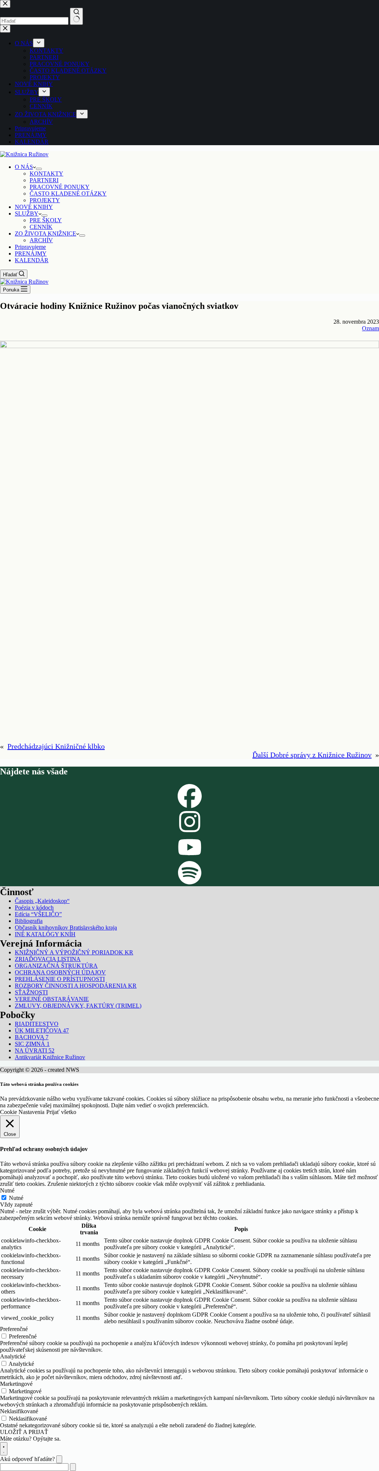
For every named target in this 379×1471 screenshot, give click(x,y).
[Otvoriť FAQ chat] (3, 1448)
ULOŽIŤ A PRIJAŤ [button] (24, 1432)
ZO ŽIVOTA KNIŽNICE (45, 233)
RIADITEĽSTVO (36, 1024)
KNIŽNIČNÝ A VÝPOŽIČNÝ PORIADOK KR (74, 952)
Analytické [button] (13, 1356)
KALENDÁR (31, 260)
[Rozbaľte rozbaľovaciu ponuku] (39, 169)
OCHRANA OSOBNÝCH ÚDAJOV (60, 972)
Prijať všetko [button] (61, 1112)
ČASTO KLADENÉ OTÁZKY (68, 193)
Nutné (16, 1198)
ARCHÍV (41, 240)
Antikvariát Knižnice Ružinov (50, 1057)
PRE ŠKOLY (46, 220)
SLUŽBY (26, 213)
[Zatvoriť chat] (59, 1459)
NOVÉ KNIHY (34, 207)
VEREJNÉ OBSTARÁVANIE (52, 999)
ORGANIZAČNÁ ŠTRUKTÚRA (56, 966)
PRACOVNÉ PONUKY (60, 187)
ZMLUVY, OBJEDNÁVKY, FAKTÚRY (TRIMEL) (78, 1006)
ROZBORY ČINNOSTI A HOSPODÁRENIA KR (76, 986)
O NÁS (24, 167)
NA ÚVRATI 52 (34, 1050)
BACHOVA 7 (31, 1037)
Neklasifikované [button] (19, 1411)
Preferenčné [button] (14, 1329)
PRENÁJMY (31, 253)
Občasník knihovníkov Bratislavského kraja (66, 927)
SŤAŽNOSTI (31, 992)
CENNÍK (41, 227)
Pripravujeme (30, 247)
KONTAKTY (46, 173)
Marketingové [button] (16, 1384)
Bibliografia (29, 921)
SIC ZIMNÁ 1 (32, 1044)
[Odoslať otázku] (73, 1467)
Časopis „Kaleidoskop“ (42, 901)
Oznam (370, 328)
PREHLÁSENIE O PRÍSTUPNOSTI (60, 979)
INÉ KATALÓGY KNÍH (45, 934)
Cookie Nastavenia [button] (22, 1112)
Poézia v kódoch (34, 907)
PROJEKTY (45, 200)
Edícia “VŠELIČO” (38, 914)
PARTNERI (44, 180)
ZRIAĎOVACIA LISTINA (48, 959)
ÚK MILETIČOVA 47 (42, 1030)
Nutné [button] (7, 1190)
